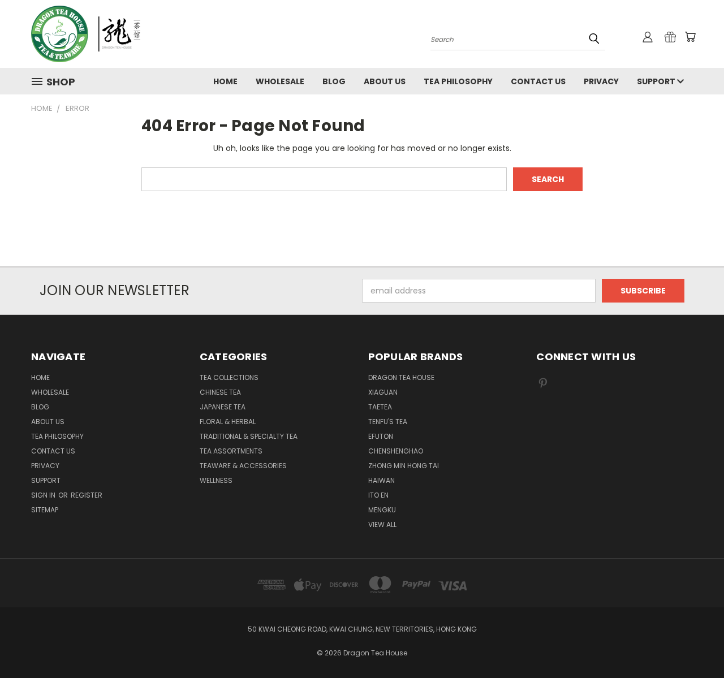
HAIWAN (381, 480)
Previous (694, 643)
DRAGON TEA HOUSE (401, 377)
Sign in (44, 495)
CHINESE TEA (220, 392)
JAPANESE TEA (222, 407)
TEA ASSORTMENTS (231, 451)
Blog (334, 81)
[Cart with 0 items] (690, 36)
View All (382, 524)
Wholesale (280, 81)
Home (225, 81)
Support (657, 81)
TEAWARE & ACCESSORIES (243, 465)
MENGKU (382, 510)
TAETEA (380, 407)
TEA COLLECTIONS (229, 377)
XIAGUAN (383, 392)
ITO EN (378, 495)
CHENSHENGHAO (395, 451)
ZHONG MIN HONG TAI (403, 465)
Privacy (601, 81)
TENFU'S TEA (387, 421)
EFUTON (380, 436)
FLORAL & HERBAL (228, 421)
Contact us (538, 81)
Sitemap (44, 510)
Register (86, 495)
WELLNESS (216, 480)
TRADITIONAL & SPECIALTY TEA (249, 436)
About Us (385, 81)
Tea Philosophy (458, 81)
